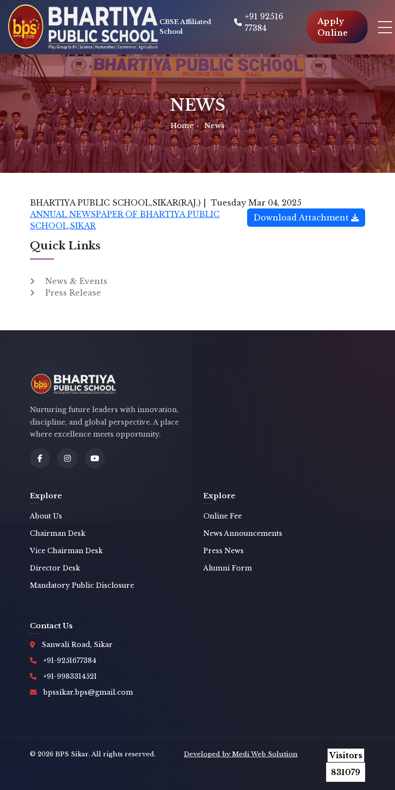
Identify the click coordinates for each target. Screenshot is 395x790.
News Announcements (242, 533)
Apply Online (332, 27)
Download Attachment (302, 217)
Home (182, 125)
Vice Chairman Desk (66, 550)
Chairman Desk (57, 533)
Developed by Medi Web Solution (241, 754)
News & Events (76, 281)
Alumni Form (227, 568)
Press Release (73, 293)
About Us (46, 516)
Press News (223, 550)
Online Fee (222, 516)
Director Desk (55, 568)
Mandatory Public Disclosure (82, 585)
